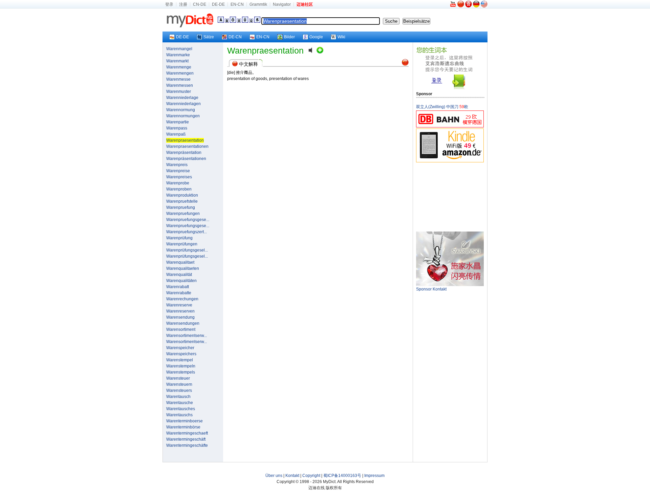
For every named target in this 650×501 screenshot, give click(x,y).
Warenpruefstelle (182, 201)
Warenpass (176, 128)
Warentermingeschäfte (187, 445)
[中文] (460, 6)
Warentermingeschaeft (187, 433)
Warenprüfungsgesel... (187, 250)
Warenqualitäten (181, 280)
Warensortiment (180, 329)
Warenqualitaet (180, 262)
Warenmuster (178, 91)
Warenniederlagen (183, 103)
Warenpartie (177, 122)
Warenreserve (179, 305)
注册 (183, 4)
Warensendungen (182, 323)
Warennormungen (183, 116)
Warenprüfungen (181, 244)
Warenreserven (180, 311)
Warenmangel (179, 48)
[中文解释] (405, 64)
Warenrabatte (178, 292)
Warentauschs (179, 415)
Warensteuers (179, 390)
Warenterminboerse (184, 421)
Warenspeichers (181, 354)
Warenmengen (180, 73)
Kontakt (292, 475)
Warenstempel (179, 360)
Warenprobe (177, 183)
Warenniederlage (182, 97)
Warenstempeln (180, 366)
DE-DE (218, 4)
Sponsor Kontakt (431, 289)
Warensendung (180, 317)
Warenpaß (176, 134)
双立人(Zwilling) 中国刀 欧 (442, 106)
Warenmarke (178, 55)
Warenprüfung (179, 238)
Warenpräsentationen (186, 158)
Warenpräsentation (183, 152)
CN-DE (199, 4)
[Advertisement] (450, 197)
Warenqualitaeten (182, 268)
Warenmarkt (177, 61)
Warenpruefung (180, 207)
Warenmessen (179, 85)
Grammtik (258, 4)
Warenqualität (179, 274)
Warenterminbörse (183, 427)
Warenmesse (178, 79)
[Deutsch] (476, 6)
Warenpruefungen (183, 213)
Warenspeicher (180, 347)
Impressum (374, 475)
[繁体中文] (468, 6)
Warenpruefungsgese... (187, 219)
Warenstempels (180, 372)
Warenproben (179, 189)
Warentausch (178, 396)
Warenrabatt (177, 286)
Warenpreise (178, 170)
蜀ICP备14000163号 (342, 475)
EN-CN (237, 4)
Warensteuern (179, 384)
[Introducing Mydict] (453, 6)
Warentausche (179, 402)
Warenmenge (178, 67)
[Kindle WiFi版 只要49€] (450, 161)
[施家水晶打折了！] (450, 284)
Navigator (282, 4)
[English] (484, 6)
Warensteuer (178, 378)
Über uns (273, 475)
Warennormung (180, 109)
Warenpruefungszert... (186, 231)
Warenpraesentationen (187, 146)
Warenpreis (177, 164)
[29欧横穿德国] (450, 126)
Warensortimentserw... (186, 335)
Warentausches (180, 408)
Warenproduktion (182, 195)
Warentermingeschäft (185, 439)
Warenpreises (179, 177)
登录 (169, 4)
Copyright (311, 475)
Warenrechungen (182, 299)
